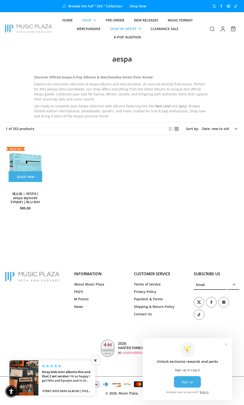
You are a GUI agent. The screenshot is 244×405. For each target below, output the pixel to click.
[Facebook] (221, 6)
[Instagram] (228, 6)
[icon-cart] (233, 28)
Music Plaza (128, 393)
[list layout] (171, 129)
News (78, 306)
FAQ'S (78, 291)
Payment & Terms (148, 299)
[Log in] (222, 28)
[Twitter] (214, 6)
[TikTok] (235, 6)
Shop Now (138, 6)
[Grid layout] (176, 129)
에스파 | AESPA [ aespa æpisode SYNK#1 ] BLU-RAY (25, 197)
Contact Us (143, 314)
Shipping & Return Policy (154, 306)
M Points (81, 299)
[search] (212, 28)
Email (200, 285)
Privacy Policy (145, 291)
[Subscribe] (233, 285)
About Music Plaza (89, 284)
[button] (95, 360)
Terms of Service (147, 284)
